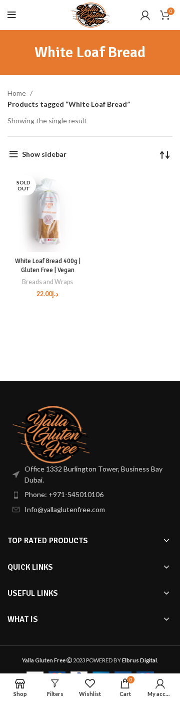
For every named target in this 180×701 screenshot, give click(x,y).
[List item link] (90, 494)
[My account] (145, 15)
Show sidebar (44, 154)
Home (18, 93)
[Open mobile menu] (11, 15)
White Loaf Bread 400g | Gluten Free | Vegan (47, 265)
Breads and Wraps (47, 282)
